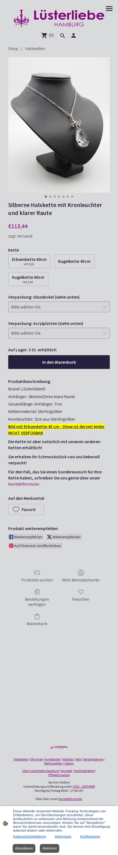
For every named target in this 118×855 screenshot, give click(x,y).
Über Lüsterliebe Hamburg (40, 771)
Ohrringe (36, 759)
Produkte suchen (37, 580)
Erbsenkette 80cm (29, 261)
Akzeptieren (24, 848)
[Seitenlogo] (59, 18)
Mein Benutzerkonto (81, 580)
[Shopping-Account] (73, 35)
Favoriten (80, 599)
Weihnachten (53, 763)
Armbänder (53, 759)
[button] (26, 509)
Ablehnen (49, 848)
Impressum (63, 837)
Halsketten (35, 48)
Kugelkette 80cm (28, 279)
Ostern (69, 763)
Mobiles (68, 759)
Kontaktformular (23, 484)
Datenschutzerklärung (29, 837)
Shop (13, 48)
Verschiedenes (93, 759)
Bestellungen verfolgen (37, 601)
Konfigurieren (90, 837)
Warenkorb (37, 623)
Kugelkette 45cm (74, 261)
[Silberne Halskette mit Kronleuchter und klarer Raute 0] (59, 125)
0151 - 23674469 (84, 786)
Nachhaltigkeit (84, 771)
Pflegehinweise (59, 775)
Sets (78, 759)
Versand (24, 236)
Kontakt (66, 771)
